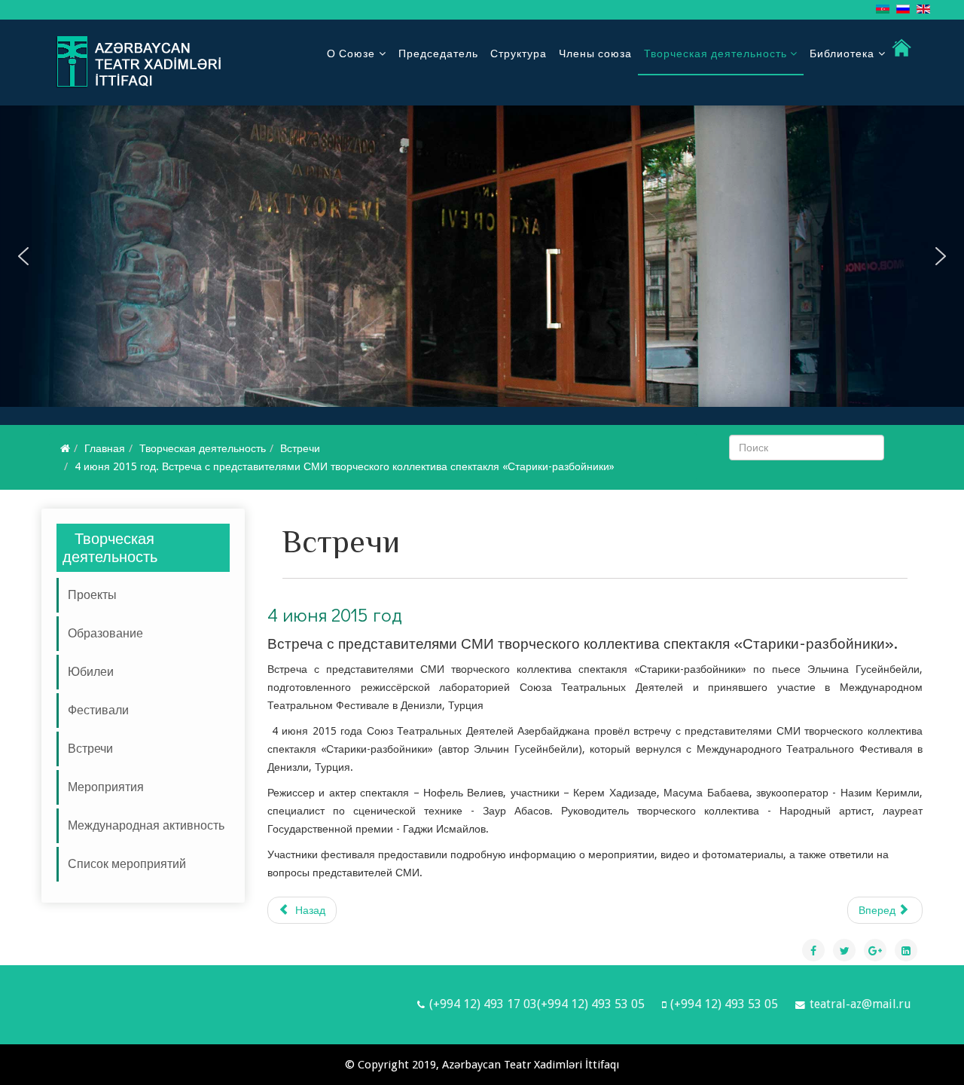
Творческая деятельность (717, 53)
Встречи (300, 448)
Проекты (92, 595)
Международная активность (146, 825)
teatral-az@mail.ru (860, 1004)
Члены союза (595, 53)
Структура (518, 53)
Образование (105, 633)
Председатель (438, 53)
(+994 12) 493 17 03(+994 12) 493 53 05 (537, 1004)
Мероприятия (106, 787)
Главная (104, 448)
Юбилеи (91, 672)
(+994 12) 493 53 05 (724, 1004)
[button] (23, 256)
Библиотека (842, 53)
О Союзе (351, 53)
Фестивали (98, 710)
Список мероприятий (127, 864)
